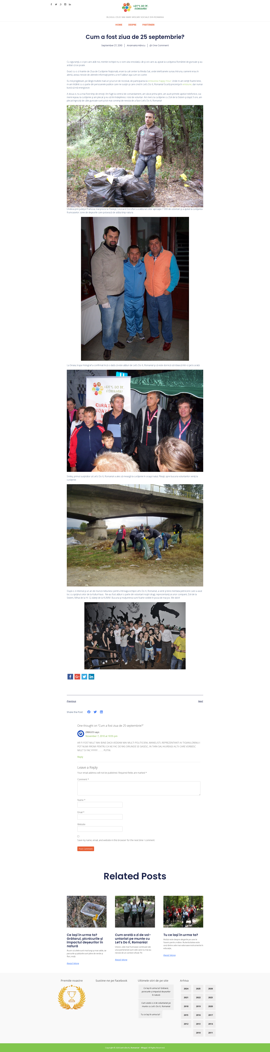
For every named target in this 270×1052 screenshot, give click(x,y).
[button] (89, 711)
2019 (198, 1006)
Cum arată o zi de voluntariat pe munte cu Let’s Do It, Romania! (133, 939)
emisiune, (187, 84)
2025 (198, 988)
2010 (198, 1032)
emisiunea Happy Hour (159, 80)
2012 (186, 1024)
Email (80, 812)
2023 (210, 997)
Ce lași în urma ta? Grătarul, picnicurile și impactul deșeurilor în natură (85, 940)
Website (81, 824)
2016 (198, 1015)
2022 (198, 997)
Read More (73, 963)
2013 (198, 1024)
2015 (186, 1015)
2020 (210, 1006)
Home (118, 24)
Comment (83, 779)
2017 (210, 1015)
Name (81, 800)
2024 (186, 988)
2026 (210, 988)
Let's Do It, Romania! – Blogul (133, 1047)
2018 (186, 1006)
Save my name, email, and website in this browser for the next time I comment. (116, 840)
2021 (186, 997)
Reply (80, 756)
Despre (132, 24)
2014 (210, 1024)
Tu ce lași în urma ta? (180, 935)
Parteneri (148, 24)
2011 (210, 1032)
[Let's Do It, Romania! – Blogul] (135, 11)
